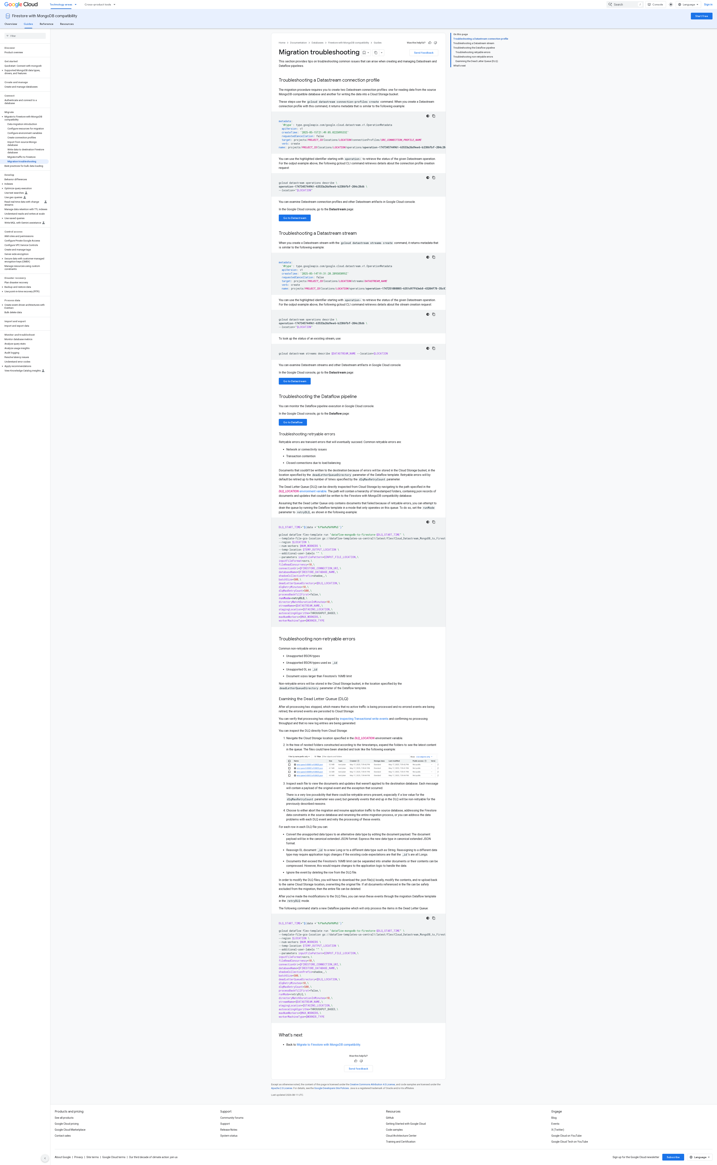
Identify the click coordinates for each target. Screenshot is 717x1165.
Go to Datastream (294, 218)
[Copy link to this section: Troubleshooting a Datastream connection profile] (383, 80)
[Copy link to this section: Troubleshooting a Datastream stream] (360, 233)
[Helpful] (430, 43)
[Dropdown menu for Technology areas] (76, 4)
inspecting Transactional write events (364, 719)
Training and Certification (400, 1141)
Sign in (708, 4)
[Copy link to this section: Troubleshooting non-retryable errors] (359, 639)
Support (225, 1123)
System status (229, 1135)
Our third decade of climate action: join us (153, 1157)
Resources (67, 24)
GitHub (390, 1117)
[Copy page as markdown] (376, 52)
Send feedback (424, 52)
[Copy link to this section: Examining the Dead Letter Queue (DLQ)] (352, 699)
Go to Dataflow (292, 422)
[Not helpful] (435, 43)
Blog (554, 1117)
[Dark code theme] (428, 116)
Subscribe (673, 1157)
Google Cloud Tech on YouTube (569, 1141)
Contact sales (63, 1135)
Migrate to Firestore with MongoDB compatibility (328, 1044)
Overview (10, 24)
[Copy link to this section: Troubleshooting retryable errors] (339, 434)
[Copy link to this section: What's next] (306, 1035)
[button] (24, 72)
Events (555, 1123)
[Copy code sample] (434, 116)
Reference (46, 24)
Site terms (92, 1157)
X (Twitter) (557, 1129)
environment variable (313, 491)
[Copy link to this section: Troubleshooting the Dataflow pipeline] (360, 397)
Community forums (231, 1117)
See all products (64, 1117)
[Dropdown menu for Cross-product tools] (115, 4)
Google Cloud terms (113, 1157)
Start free (701, 16)
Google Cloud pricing (67, 1123)
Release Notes (228, 1129)
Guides (28, 24)
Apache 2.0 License (281, 1088)
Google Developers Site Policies (331, 1088)
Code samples (394, 1129)
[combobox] (625, 4)
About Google (63, 1157)
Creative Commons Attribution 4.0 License (372, 1084)
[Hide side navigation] (45, 1158)
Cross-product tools (98, 4)
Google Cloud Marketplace (70, 1129)
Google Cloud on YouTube (566, 1135)
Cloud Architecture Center (401, 1135)
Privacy (78, 1157)
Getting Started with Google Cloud (406, 1123)
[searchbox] (25, 36)
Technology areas (61, 4)
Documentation (298, 42)
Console (657, 4)
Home (282, 42)
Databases (317, 42)
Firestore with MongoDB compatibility (44, 16)
